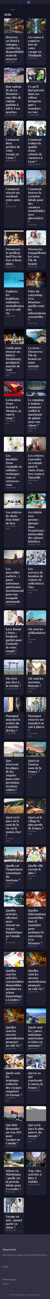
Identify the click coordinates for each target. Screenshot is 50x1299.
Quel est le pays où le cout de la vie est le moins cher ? (13, 826)
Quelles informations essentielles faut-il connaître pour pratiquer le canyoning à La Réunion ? (37, 926)
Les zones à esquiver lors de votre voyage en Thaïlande (35, 46)
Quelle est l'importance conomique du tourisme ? (14, 873)
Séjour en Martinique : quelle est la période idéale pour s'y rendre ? (13, 1180)
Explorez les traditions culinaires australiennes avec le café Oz (15, 302)
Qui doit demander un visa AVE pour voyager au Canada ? (13, 1134)
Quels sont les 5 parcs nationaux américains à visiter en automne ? (35, 1036)
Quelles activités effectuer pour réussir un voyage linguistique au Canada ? (14, 924)
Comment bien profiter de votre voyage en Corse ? (13, 148)
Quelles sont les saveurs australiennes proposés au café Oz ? (37, 980)
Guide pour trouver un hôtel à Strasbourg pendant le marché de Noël (13, 359)
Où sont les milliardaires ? (37, 632)
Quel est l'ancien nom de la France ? (34, 766)
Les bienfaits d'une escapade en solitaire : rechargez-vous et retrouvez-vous (14, 470)
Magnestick (9, 1249)
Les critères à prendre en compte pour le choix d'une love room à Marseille (36, 466)
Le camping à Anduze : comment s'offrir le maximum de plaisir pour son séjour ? (36, 412)
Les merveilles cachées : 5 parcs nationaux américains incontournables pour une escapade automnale (17, 585)
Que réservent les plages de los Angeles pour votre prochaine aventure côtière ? (13, 775)
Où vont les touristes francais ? (35, 682)
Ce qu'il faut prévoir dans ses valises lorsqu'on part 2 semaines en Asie (36, 99)
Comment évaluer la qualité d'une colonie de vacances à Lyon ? (35, 150)
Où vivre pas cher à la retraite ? (13, 682)
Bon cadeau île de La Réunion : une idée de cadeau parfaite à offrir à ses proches (13, 99)
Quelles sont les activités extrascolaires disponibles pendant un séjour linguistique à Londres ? (15, 985)
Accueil (7, 10)
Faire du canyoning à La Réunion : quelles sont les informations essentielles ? (37, 305)
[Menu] (28, 2)
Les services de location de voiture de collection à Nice (36, 578)
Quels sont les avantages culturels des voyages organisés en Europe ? (14, 1084)
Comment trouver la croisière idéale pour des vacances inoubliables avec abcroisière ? (36, 205)
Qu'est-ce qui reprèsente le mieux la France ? (35, 1080)
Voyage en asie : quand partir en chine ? (14, 1221)
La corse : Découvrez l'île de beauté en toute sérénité (35, 357)
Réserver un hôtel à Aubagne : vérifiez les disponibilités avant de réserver (15, 48)
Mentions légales (9, 1279)
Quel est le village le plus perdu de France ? (35, 822)
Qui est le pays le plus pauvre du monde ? (36, 1130)
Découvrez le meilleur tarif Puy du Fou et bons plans (13, 256)
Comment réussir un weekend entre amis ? (13, 196)
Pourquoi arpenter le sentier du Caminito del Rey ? (13, 723)
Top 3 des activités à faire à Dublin (34, 1176)
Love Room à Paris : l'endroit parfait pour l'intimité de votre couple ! (14, 640)
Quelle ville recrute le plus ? (35, 869)
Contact (5, 1284)
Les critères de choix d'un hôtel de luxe (13, 517)
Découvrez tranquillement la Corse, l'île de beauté (38, 256)
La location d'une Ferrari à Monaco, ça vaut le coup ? (13, 409)
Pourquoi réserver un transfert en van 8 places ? (36, 723)
